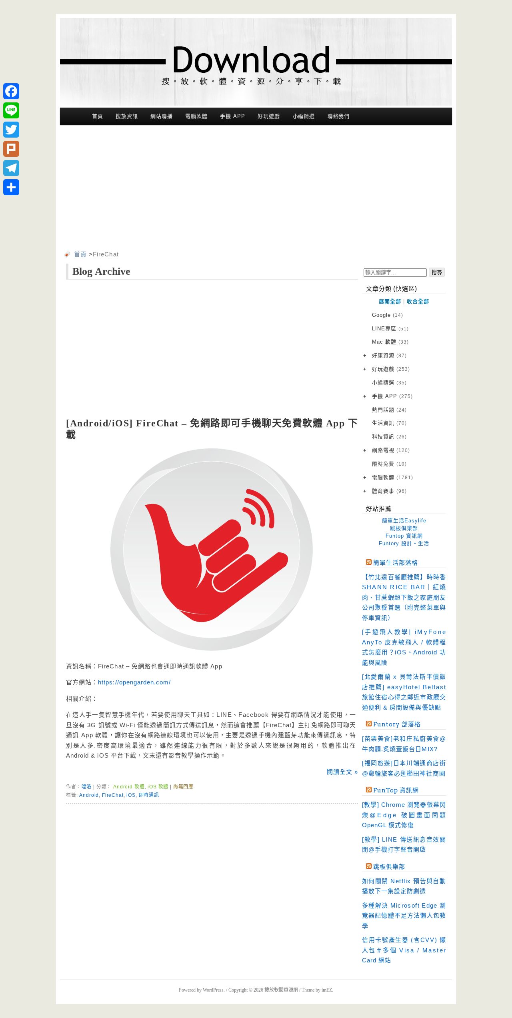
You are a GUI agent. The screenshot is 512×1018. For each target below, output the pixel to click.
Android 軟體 (128, 787)
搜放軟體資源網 (281, 990)
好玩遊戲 (269, 116)
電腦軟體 (196, 116)
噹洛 (87, 787)
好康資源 (389, 355)
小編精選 (304, 116)
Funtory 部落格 (397, 724)
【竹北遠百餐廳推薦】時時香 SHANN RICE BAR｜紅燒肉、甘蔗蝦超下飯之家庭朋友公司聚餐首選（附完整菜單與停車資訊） (404, 597)
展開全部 (390, 301)
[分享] (11, 187)
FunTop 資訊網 (396, 790)
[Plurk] (11, 148)
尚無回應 (183, 787)
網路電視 (391, 450)
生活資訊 (389, 423)
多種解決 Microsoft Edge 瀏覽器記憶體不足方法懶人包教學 (404, 915)
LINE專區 (390, 329)
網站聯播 (161, 116)
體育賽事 (389, 491)
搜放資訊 (127, 116)
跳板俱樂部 (404, 528)
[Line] (11, 110)
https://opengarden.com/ (134, 682)
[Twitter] (11, 129)
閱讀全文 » (342, 771)
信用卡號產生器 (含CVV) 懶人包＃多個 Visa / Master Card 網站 (404, 950)
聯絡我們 (339, 116)
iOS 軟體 (158, 787)
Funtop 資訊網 (404, 536)
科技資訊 (389, 437)
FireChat (113, 795)
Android (89, 795)
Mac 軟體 (390, 342)
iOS (131, 795)
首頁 (97, 116)
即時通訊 (149, 795)
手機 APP (232, 116)
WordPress (213, 990)
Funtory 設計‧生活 (404, 543)
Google (387, 315)
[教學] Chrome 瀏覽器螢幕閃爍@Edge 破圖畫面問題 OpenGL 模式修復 (404, 814)
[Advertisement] (256, 189)
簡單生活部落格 (395, 562)
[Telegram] (11, 168)
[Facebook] (11, 91)
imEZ (327, 990)
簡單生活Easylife (404, 521)
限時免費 (389, 464)
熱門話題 (389, 410)
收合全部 (418, 301)
